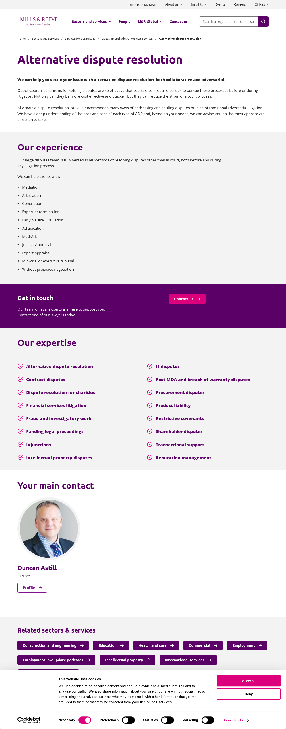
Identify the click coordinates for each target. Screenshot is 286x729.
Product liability (173, 405)
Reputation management (183, 458)
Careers (240, 4)
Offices (260, 4)
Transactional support (180, 445)
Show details (233, 720)
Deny (249, 694)
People (124, 21)
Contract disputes (45, 379)
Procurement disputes (180, 392)
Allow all (248, 681)
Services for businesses (80, 38)
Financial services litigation (56, 405)
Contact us (179, 21)
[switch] (128, 720)
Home (21, 38)
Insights (197, 4)
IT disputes (168, 366)
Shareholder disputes (179, 431)
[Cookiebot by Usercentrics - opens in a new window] (28, 720)
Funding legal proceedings (55, 431)
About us (172, 4)
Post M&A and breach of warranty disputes (203, 379)
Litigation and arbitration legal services (127, 38)
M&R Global (148, 21)
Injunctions (38, 445)
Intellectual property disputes (59, 458)
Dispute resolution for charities (60, 392)
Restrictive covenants (180, 418)
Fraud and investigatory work (59, 418)
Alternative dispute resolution (59, 366)
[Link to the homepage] (38, 21)
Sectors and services (89, 21)
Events (220, 4)
